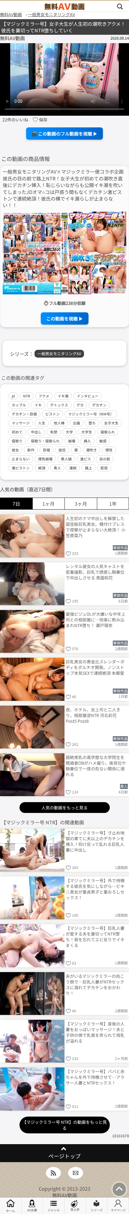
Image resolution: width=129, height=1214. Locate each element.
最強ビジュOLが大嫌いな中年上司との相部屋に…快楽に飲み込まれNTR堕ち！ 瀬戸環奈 (95, 619)
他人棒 (59, 422)
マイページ (118, 1210)
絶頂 (41, 467)
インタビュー (87, 395)
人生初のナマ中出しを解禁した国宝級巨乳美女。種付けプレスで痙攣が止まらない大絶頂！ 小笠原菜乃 (95, 526)
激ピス (85, 458)
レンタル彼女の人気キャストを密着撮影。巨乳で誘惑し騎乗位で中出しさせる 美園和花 (95, 572)
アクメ (44, 395)
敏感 (102, 440)
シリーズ (97, 1210)
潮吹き (91, 449)
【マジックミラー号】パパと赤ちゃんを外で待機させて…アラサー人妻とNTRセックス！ (95, 1077)
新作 (30, 449)
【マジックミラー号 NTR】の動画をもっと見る (64, 1125)
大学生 (86, 431)
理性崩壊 (45, 458)
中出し (36, 431)
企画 (76, 422)
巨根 (46, 449)
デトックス (59, 404)
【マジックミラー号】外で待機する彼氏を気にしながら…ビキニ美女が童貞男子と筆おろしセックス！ (95, 888)
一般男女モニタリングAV (59, 353)
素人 (57, 467)
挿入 (87, 440)
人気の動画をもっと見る (64, 808)
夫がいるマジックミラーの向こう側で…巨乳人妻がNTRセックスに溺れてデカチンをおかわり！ (95, 984)
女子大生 (111, 422)
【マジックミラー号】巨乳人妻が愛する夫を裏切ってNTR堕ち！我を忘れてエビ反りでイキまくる (95, 936)
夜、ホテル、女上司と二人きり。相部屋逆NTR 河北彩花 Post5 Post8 (93, 715)
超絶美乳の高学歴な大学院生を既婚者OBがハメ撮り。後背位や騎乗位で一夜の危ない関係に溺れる (96, 765)
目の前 (104, 458)
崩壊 (71, 440)
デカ (80, 404)
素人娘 (66, 458)
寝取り (17, 440)
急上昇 (75, 1209)
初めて (17, 431)
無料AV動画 (64, 1195)
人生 (41, 422)
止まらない (21, 458)
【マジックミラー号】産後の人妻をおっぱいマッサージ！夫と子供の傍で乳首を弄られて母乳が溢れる (95, 1032)
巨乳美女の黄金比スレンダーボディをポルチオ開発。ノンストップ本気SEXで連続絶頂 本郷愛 (95, 667)
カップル (19, 404)
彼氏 (62, 449)
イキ (38, 404)
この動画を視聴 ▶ (64, 318)
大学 (69, 431)
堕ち (92, 422)
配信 (104, 467)
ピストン (52, 413)
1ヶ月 (48, 503)
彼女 (15, 449)
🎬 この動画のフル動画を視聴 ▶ (65, 133)
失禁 (53, 431)
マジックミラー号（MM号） (91, 413)
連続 (72, 467)
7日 (16, 503)
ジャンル (54, 1210)
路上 (88, 467)
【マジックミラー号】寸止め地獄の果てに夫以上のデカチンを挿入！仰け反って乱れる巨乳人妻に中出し (95, 841)
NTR (26, 395)
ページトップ (64, 1156)
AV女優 (32, 1210)
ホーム (10, 1210)
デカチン (99, 404)
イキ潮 (63, 395)
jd (13, 395)
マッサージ (21, 422)
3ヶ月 (81, 503)
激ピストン (21, 467)
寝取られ (107, 431)
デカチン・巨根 (24, 413)
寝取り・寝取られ (45, 440)
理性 (108, 449)
